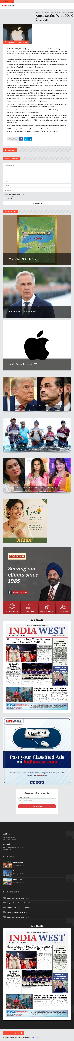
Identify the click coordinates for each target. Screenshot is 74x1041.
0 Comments (10, 42)
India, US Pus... (18, 879)
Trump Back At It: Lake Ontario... (25, 259)
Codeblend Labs (35, 1037)
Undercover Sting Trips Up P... (18, 898)
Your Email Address (25, 797)
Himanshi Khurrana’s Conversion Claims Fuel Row (33, 490)
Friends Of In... (18, 862)
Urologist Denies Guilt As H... (17, 912)
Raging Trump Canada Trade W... (18, 903)
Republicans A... (19, 871)
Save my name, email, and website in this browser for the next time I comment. (14, 197)
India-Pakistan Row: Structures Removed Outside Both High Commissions (36, 448)
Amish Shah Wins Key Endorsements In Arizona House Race (36, 408)
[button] (37, 394)
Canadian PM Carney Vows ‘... (23, 311)
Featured (45, 12)
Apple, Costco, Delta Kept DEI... (23, 364)
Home (38, 12)
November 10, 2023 (22, 42)
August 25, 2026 (19, 865)
